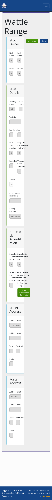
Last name (19, 54)
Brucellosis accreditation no (22, 257)
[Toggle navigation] (46, 5)
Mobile (20, 68)
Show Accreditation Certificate (24, 292)
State (11, 359)
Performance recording (15, 194)
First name (11, 54)
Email (11, 68)
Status (12, 179)
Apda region (21, 102)
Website (12, 117)
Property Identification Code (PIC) (22, 145)
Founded (13, 161)
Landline (13, 130)
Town (11, 346)
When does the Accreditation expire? (14, 276)
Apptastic (46, 496)
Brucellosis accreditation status (14, 257)
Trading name (12, 102)
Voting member (13, 210)
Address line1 (15, 320)
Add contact (32, 41)
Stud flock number (12, 145)
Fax (18, 130)
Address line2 (15, 333)
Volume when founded (21, 164)
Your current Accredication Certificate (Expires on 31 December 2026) (23, 279)
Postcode (20, 346)
